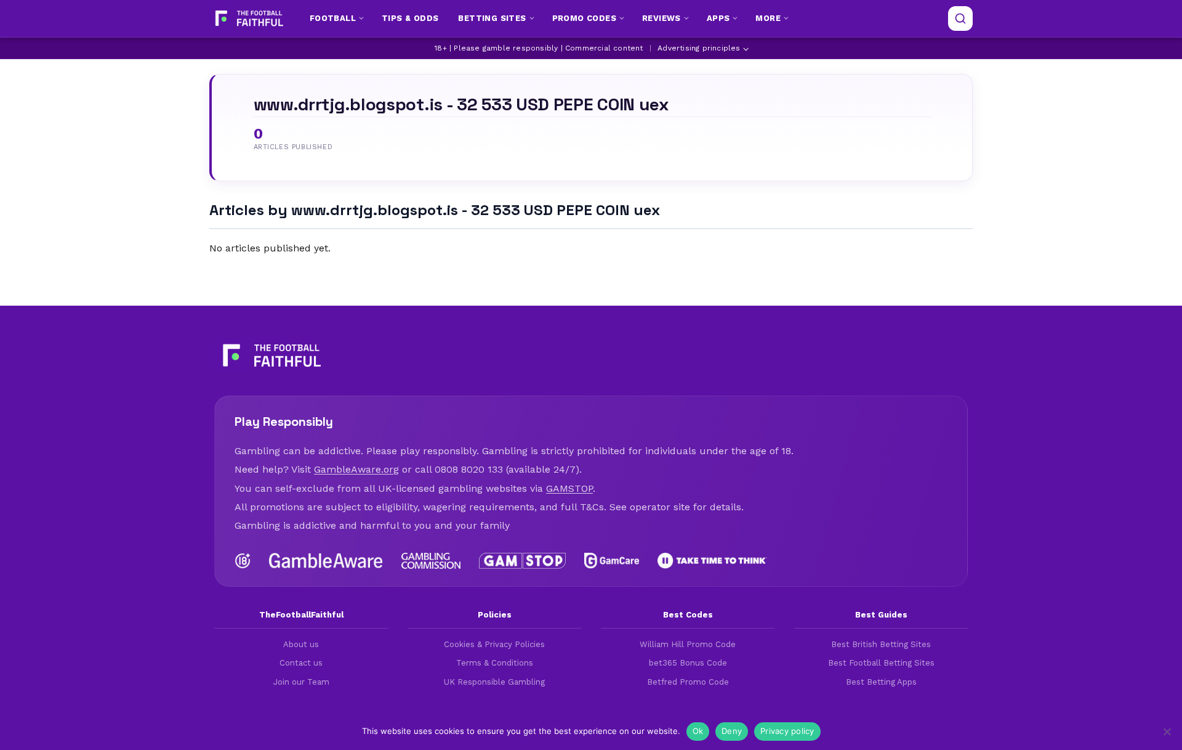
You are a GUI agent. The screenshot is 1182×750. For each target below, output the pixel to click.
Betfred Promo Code (688, 682)
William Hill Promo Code (688, 644)
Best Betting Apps (881, 682)
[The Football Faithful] (247, 18)
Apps (718, 18)
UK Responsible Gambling (494, 682)
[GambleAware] (326, 561)
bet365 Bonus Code (688, 662)
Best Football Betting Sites (881, 662)
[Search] (960, 18)
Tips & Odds (410, 18)
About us (301, 644)
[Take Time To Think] (712, 561)
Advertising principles (698, 48)
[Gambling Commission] (431, 561)
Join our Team (301, 682)
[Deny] (1166, 731)
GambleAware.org (356, 469)
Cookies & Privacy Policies (494, 644)
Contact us (301, 662)
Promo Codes (584, 18)
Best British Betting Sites (881, 644)
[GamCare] (611, 561)
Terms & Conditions (494, 662)
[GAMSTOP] (522, 561)
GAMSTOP (569, 488)
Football (333, 18)
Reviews (661, 18)
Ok (698, 731)
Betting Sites (492, 18)
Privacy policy (787, 731)
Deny (732, 731)
